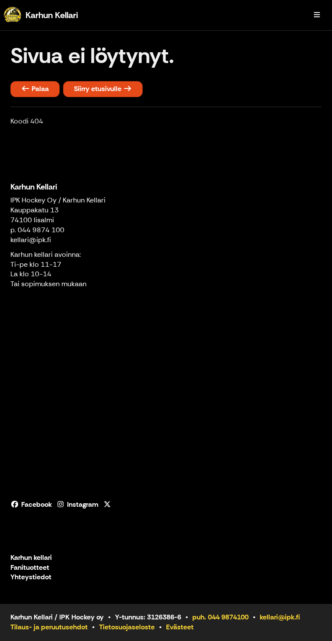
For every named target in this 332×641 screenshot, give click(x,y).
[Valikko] (317, 15)
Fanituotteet (29, 568)
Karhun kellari (31, 558)
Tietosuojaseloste (127, 627)
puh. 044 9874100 (220, 617)
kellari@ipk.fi (30, 239)
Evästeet (180, 627)
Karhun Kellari (33, 187)
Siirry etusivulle (98, 88)
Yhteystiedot (30, 577)
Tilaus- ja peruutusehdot (49, 627)
